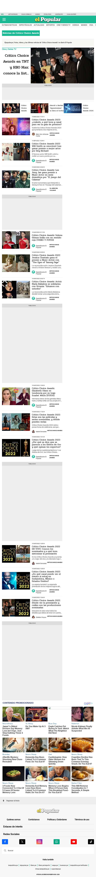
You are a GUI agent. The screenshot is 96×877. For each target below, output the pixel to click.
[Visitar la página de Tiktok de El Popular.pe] (91, 841)
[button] (4, 19)
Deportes (50, 25)
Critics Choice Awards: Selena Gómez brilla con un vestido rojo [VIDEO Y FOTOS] (47, 237)
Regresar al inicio (13, 801)
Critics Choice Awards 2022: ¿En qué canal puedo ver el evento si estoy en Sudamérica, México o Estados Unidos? (46, 576)
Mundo (37, 14)
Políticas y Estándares (57, 819)
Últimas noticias (9, 25)
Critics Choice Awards (54, 134)
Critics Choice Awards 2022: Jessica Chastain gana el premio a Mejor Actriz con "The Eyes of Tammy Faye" (46, 258)
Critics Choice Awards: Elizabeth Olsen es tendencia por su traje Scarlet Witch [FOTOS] (43, 392)
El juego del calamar (54, 189)
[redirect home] (48, 811)
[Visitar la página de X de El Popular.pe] (22, 841)
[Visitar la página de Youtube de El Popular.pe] (74, 841)
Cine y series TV (63, 25)
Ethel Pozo (47, 14)
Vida (91, 25)
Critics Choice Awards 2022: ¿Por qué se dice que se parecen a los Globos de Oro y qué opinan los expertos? (46, 443)
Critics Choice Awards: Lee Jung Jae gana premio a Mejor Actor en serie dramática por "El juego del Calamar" (46, 174)
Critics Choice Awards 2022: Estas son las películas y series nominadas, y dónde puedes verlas (46, 418)
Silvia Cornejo (26, 14)
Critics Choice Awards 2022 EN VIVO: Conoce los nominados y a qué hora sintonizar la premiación (46, 550)
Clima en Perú (71, 14)
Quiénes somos (13, 819)
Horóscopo (59, 14)
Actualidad (39, 25)
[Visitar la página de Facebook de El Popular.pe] (5, 841)
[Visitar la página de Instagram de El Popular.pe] (39, 841)
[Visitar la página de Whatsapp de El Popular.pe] (57, 841)
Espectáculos (25, 25)
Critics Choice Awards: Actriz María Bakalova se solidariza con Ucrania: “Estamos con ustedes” (47, 285)
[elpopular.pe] (48, 23)
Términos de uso (82, 819)
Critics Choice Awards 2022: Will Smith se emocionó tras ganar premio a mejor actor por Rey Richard (46, 147)
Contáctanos (34, 819)
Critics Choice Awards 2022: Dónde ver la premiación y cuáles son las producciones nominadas (46, 604)
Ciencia (75, 25)
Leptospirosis (13, 14)
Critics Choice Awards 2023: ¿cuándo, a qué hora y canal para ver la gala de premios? (47, 122)
